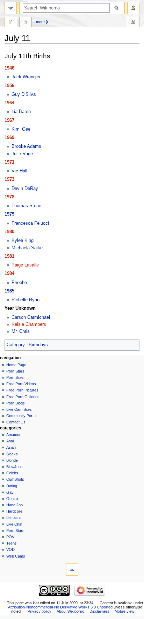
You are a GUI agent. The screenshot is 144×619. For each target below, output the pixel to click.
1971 (9, 162)
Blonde (12, 460)
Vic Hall (19, 171)
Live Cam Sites (19, 409)
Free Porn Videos (21, 384)
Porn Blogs (15, 403)
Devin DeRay (25, 188)
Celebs (12, 473)
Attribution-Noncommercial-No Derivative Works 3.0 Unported (60, 607)
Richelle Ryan (25, 299)
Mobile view (124, 611)
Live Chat (14, 524)
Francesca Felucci (30, 223)
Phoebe (19, 282)
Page (11, 22)
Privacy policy (39, 611)
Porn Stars (15, 371)
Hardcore (14, 511)
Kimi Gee (21, 129)
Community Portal (21, 416)
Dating (11, 486)
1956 (9, 85)
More (40, 22)
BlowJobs (14, 467)
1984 (9, 273)
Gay (10, 492)
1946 (9, 68)
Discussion (25, 22)
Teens (11, 543)
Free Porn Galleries (22, 397)
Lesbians (14, 517)
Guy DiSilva (24, 94)
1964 (9, 102)
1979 (9, 214)
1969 (9, 137)
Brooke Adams (26, 146)
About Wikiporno (70, 611)
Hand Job (14, 505)
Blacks (12, 454)
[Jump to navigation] (11, 8)
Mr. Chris (21, 331)
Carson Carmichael (31, 317)
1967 (9, 120)
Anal (10, 441)
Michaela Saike (27, 247)
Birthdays (38, 344)
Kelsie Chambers (29, 324)
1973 (9, 179)
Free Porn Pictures (22, 390)
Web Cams (15, 556)
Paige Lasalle (25, 265)
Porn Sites (15, 377)
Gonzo (12, 498)
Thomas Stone (26, 205)
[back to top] (72, 570)
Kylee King (23, 240)
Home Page (16, 365)
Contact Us (16, 422)
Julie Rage (22, 153)
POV (10, 537)
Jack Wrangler (26, 76)
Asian (11, 447)
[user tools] (133, 8)
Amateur (13, 435)
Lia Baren (21, 111)
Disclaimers (99, 611)
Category (16, 344)
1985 (9, 291)
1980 (9, 231)
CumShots (15, 479)
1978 (9, 197)
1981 (9, 256)
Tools (133, 22)
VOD (10, 549)
